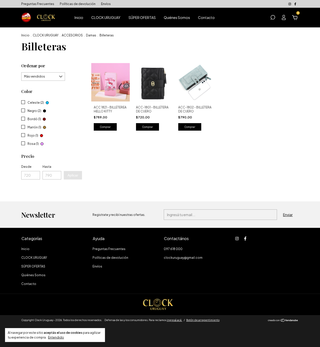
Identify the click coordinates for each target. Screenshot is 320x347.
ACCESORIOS (72, 35)
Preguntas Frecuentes (37, 4)
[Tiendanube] (283, 320)
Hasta (46, 167)
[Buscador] (272, 18)
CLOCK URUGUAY (105, 17)
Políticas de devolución (78, 4)
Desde (26, 167)
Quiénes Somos (177, 17)
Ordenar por (33, 65)
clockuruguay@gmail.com (183, 258)
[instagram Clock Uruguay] (290, 4)
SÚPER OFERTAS (142, 17)
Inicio (78, 17)
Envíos (106, 4)
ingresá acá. (174, 320)
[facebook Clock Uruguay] (295, 4)
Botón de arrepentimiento (203, 320)
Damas (91, 35)
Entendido (56, 337)
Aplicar (73, 175)
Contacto (206, 17)
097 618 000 (173, 249)
